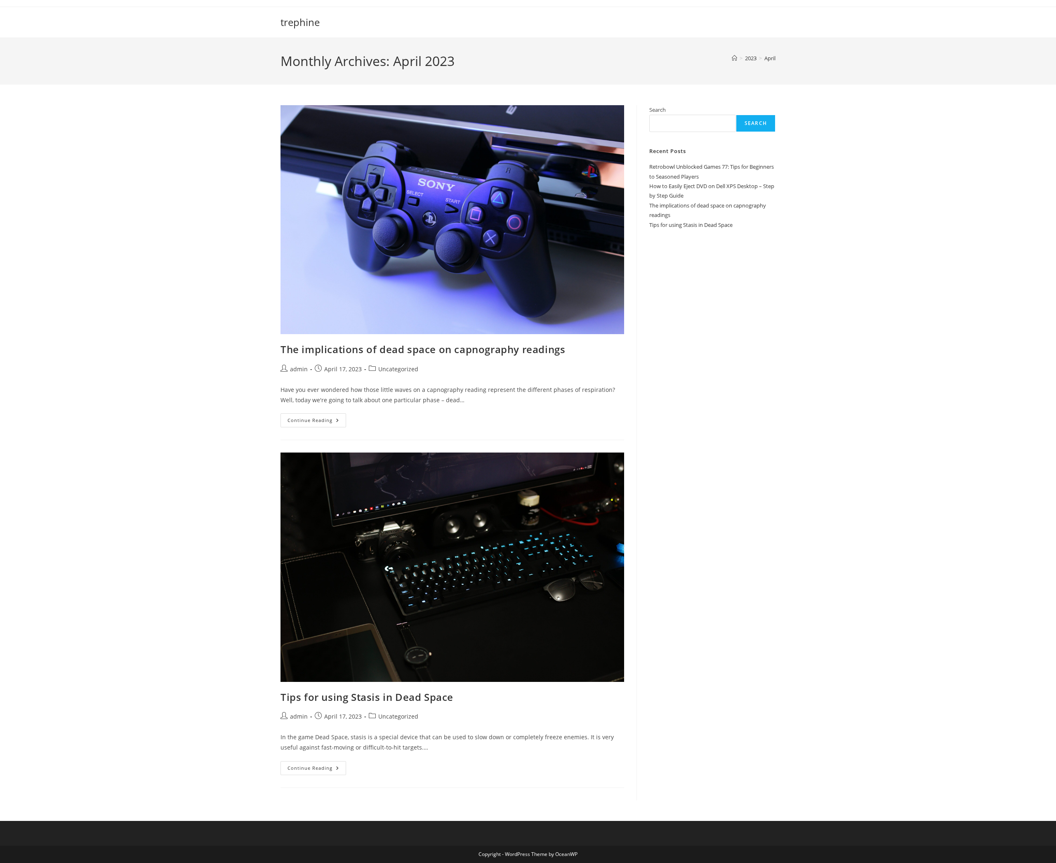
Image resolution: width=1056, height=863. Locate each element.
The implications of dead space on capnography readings (422, 349)
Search (657, 109)
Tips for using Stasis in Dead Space (366, 697)
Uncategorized (398, 369)
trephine (300, 22)
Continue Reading (317, 421)
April (770, 58)
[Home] (734, 58)
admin (299, 369)
